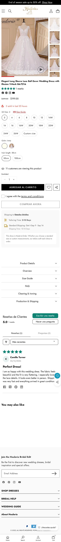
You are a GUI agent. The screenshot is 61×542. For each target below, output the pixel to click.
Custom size (29, 133)
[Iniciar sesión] (51, 11)
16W (21, 125)
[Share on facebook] (4, 387)
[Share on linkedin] (21, 387)
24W (6, 133)
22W (51, 125)
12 (42, 117)
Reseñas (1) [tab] (16, 333)
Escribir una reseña (45, 315)
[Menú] (3, 11)
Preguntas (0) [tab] (44, 333)
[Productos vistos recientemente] (57, 376)
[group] (55, 24)
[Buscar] (10, 11)
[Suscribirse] (54, 473)
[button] (57, 11)
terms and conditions (32, 196)
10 (34, 117)
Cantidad (4, 174)
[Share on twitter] (10, 387)
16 (12, 125)
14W (50, 117)
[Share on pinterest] (16, 387)
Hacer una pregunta (45, 321)
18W (41, 125)
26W (16, 133)
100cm (17, 158)
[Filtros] (6, 342)
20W (31, 125)
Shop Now (47, 2)
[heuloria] (30, 11)
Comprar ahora (30, 204)
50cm (6, 158)
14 (5, 125)
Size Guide (21, 112)
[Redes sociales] (57, 382)
